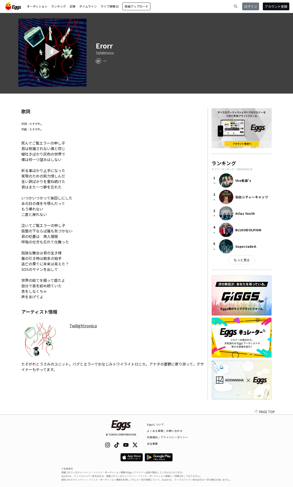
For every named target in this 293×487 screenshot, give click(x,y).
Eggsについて (155, 424)
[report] (105, 61)
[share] (98, 61)
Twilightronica (105, 52)
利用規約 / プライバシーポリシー (167, 437)
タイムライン (88, 6)
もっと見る (242, 260)
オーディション (37, 6)
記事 (73, 6)
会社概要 (152, 443)
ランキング (58, 6)
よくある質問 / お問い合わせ (165, 431)
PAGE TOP (267, 411)
